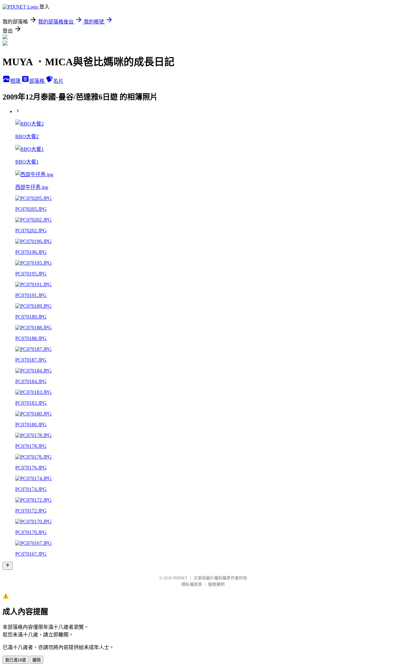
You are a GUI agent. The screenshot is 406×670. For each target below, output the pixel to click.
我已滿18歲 (15, 660)
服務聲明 (216, 584)
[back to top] (8, 566)
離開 (36, 660)
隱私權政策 (191, 584)
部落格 (37, 81)
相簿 (16, 81)
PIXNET (180, 578)
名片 (58, 81)
